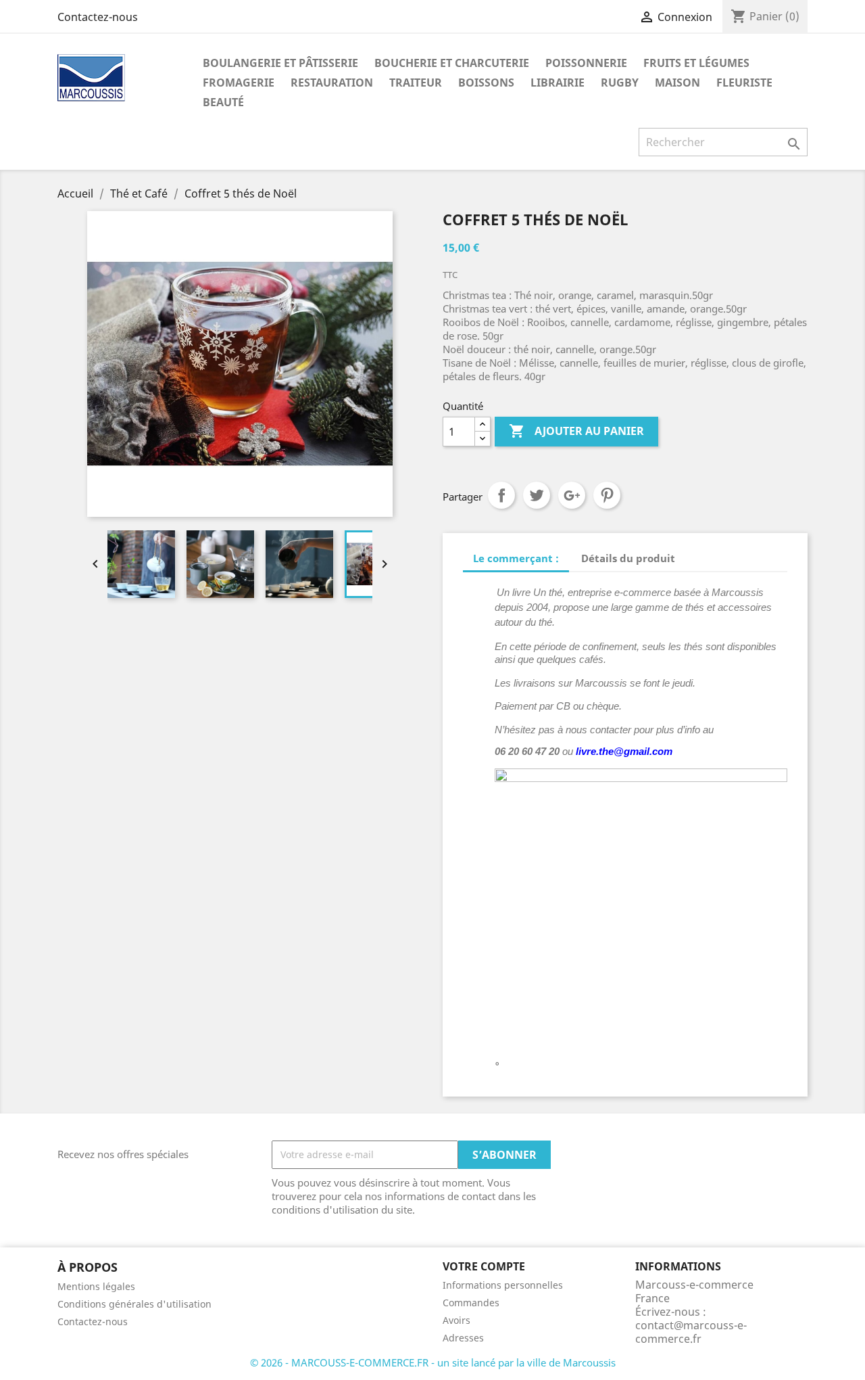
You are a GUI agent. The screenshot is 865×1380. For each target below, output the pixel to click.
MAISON (677, 82)
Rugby (620, 82)
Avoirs (456, 1320)
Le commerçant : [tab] (516, 558)
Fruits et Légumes (696, 62)
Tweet (536, 495)
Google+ (571, 495)
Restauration (332, 82)
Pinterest (606, 495)
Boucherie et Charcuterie (451, 62)
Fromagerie (238, 82)
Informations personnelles (503, 1285)
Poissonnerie (586, 62)
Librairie (557, 82)
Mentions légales (96, 1286)
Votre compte (484, 1266)
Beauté (223, 102)
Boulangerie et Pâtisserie (280, 62)
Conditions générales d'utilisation (134, 1303)
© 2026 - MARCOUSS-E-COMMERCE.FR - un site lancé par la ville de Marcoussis (433, 1362)
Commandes (471, 1302)
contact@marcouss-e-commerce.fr (691, 1332)
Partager (501, 495)
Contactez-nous (97, 16)
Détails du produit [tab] (628, 558)
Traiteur (415, 82)
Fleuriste (744, 82)
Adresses (463, 1337)
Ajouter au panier (576, 431)
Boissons (486, 82)
